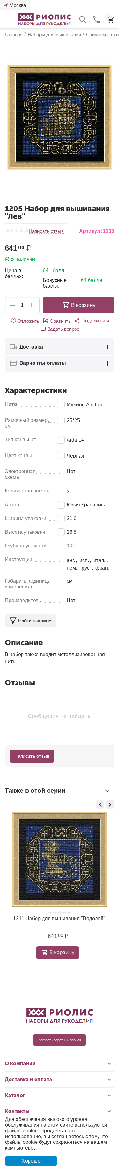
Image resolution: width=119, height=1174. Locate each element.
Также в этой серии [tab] (35, 790)
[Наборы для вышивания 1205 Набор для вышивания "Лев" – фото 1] (59, 117)
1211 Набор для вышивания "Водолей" (58, 918)
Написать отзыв (46, 231)
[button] (91, 321)
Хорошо (31, 1161)
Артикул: (90, 231)
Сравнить (60, 321)
